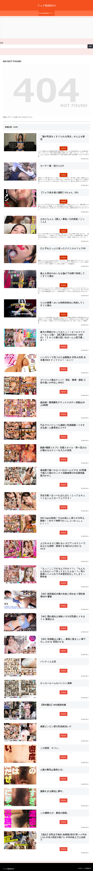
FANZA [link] (63, 347)
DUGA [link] (63, 148)
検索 (1, 43)
